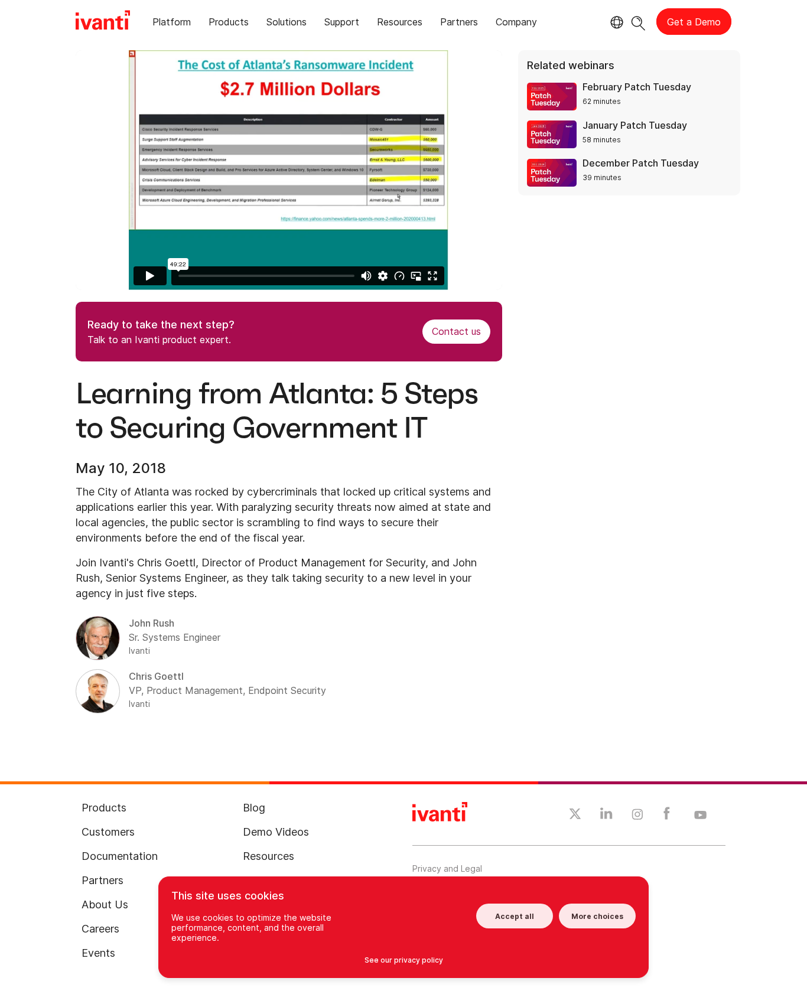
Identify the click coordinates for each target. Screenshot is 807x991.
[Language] (615, 22)
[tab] (172, 24)
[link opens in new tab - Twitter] (575, 816)
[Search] (638, 21)
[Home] (103, 21)
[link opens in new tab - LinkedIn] (606, 816)
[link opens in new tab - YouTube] (700, 816)
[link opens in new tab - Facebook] (667, 816)
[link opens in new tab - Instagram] (637, 816)
